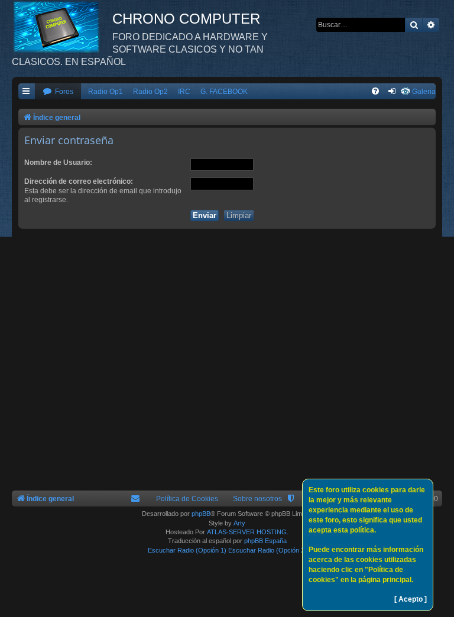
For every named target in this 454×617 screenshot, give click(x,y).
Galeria (424, 91)
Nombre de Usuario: (58, 162)
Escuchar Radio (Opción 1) (187, 550)
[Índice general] (62, 26)
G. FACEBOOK (224, 91)
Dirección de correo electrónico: (78, 181)
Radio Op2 (150, 91)
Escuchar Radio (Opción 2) (267, 550)
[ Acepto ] (410, 599)
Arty (239, 523)
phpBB (201, 513)
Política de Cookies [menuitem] (187, 499)
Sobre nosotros (257, 499)
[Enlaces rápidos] (26, 92)
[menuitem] (58, 92)
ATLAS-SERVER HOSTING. (247, 531)
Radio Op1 (105, 91)
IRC (184, 91)
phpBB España (265, 540)
